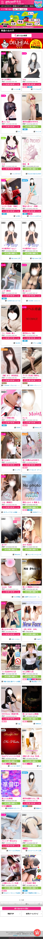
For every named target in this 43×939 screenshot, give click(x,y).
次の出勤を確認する (31, 126)
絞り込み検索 (22, 35)
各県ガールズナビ (32, 914)
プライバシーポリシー (24, 935)
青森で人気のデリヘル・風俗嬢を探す (14, 3)
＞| (39, 904)
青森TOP (11, 914)
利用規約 (15, 935)
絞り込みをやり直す (21, 908)
